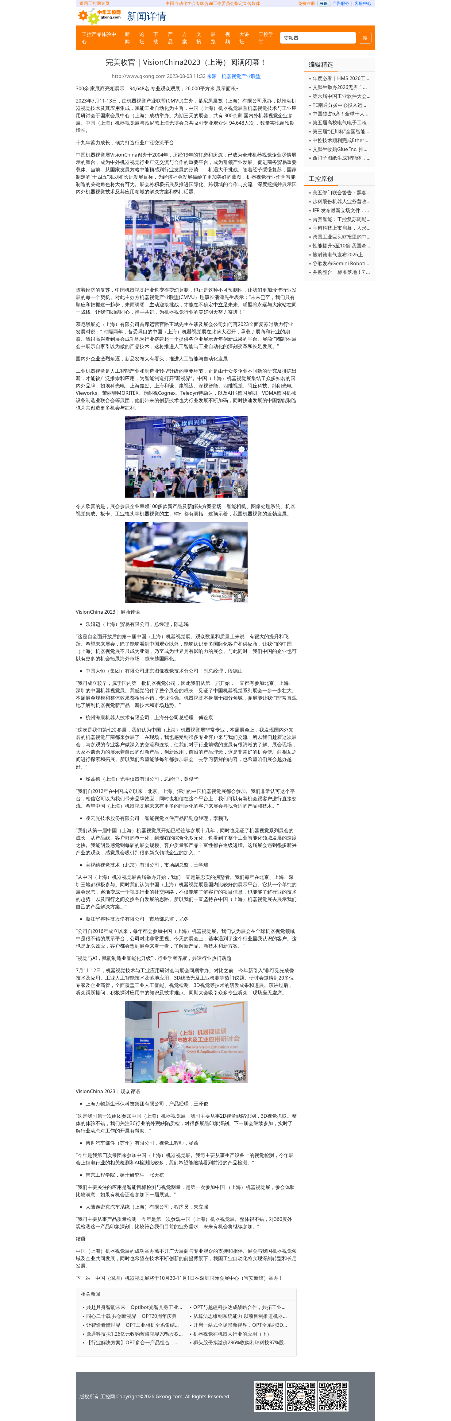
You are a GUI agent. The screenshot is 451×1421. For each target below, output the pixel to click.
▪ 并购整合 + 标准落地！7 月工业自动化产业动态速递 (340, 272)
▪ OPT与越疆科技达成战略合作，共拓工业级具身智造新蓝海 (241, 1307)
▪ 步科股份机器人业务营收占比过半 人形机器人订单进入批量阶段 (340, 201)
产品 (170, 38)
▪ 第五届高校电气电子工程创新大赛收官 (340, 122)
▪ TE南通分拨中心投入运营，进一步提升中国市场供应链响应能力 (340, 105)
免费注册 (306, 3)
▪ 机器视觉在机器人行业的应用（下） (230, 1333)
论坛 (141, 38)
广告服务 (340, 3)
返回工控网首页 (94, 3)
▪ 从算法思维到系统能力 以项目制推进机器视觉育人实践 (241, 1316)
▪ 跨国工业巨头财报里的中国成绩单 (340, 236)
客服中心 (363, 3)
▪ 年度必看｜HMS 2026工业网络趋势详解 (340, 78)
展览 (213, 38)
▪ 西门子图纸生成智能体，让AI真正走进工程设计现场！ (340, 157)
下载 (155, 38)
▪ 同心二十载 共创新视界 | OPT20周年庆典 (129, 1316)
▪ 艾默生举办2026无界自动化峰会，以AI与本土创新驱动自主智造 (340, 87)
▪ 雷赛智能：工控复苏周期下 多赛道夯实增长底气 (340, 219)
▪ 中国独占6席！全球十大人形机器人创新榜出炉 (340, 113)
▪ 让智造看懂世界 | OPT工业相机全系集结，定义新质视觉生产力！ (134, 1325)
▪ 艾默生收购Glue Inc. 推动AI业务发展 (340, 149)
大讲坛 (244, 38)
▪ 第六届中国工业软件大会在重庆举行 (340, 96)
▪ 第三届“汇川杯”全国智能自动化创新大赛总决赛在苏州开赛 (340, 131)
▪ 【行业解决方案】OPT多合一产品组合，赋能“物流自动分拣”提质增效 (134, 1342)
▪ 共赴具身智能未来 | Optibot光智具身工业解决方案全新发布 (134, 1307)
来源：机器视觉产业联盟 (234, 76)
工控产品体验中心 (99, 38)
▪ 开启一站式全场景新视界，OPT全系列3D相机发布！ (241, 1325)
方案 (184, 38)
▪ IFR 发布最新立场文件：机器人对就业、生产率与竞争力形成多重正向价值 (340, 210)
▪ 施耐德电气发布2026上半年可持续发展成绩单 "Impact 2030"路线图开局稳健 (340, 254)
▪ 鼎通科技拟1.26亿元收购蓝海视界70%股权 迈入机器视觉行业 (134, 1333)
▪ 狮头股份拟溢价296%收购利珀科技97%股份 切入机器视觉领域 (241, 1342)
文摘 (198, 38)
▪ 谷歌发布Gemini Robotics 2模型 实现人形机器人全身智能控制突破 (340, 263)
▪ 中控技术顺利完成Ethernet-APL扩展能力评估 (340, 140)
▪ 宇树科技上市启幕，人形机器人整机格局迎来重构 (340, 227)
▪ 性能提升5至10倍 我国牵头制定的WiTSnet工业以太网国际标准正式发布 (340, 245)
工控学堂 (266, 38)
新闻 (127, 38)
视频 (227, 38)
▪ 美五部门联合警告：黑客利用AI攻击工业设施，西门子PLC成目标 (340, 192)
